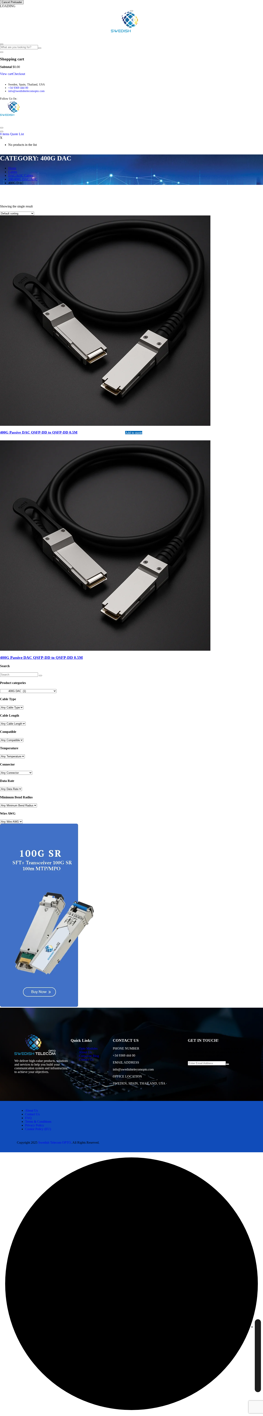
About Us (33, 37)
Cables (12, 172)
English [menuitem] (248, 1325)
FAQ (68, 37)
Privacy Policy (34, 1125)
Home (12, 168)
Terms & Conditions (38, 1121)
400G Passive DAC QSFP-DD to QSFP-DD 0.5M (41, 657)
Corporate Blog (52, 37)
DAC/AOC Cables (20, 175)
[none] (258, 1355)
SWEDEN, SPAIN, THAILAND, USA (139, 1083)
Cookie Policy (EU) (38, 1129)
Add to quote (133, 432)
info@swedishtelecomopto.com (26, 91)
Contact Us (82, 37)
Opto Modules (10, 37)
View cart (6, 74)
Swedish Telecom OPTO (54, 1142)
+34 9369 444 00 (18, 87)
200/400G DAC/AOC (22, 179)
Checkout (19, 74)
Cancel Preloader (12, 2)
